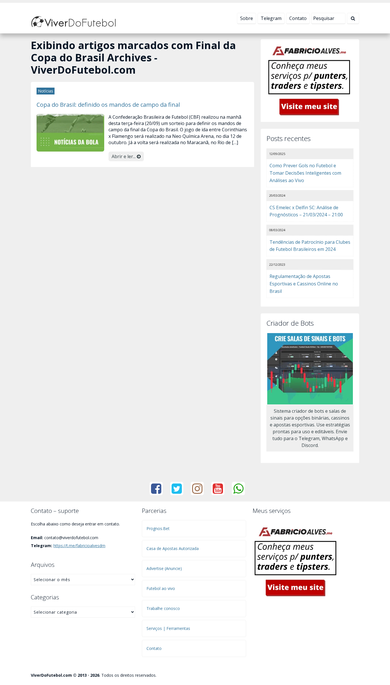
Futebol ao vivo (160, 588)
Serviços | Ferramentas (168, 628)
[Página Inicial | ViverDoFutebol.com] (73, 21)
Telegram (271, 18)
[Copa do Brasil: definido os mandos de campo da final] (70, 132)
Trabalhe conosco (163, 608)
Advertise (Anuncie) (164, 568)
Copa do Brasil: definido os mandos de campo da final (108, 104)
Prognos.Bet (158, 528)
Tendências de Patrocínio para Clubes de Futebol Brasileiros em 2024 (310, 246)
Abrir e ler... (124, 156)
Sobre (246, 18)
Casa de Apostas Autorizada (172, 548)
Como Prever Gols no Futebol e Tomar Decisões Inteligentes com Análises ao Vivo (305, 172)
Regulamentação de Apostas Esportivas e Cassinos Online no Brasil (304, 283)
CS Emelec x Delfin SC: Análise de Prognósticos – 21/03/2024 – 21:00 (306, 211)
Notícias (45, 91)
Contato (298, 18)
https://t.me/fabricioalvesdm (79, 545)
